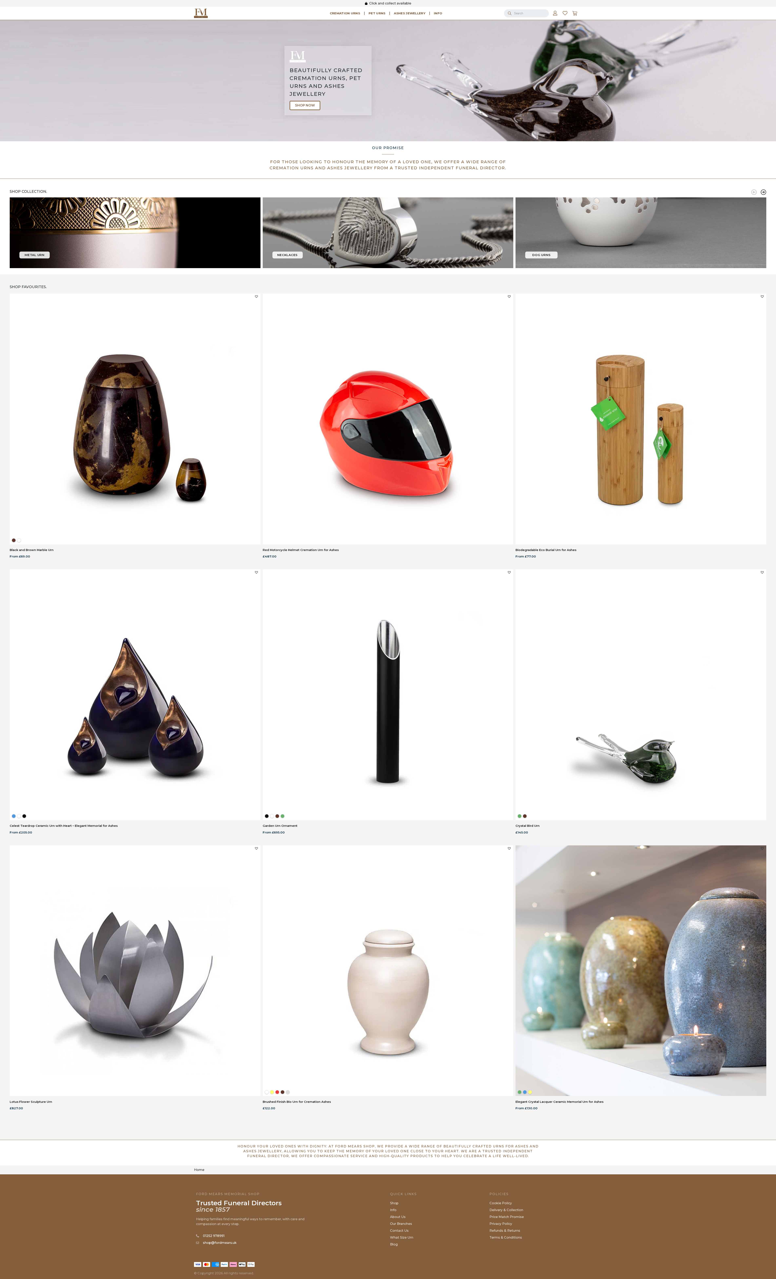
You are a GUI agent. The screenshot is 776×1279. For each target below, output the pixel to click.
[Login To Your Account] (555, 13)
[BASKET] (574, 13)
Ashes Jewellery (409, 13)
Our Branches (401, 1224)
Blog (394, 1244)
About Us (398, 1217)
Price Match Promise (506, 1217)
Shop (394, 1203)
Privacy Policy (500, 1224)
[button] (754, 192)
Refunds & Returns (504, 1231)
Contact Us (399, 1231)
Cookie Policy (500, 1203)
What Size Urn (401, 1237)
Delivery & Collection (506, 1210)
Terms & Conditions (505, 1237)
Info (438, 13)
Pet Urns (377, 13)
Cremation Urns (345, 13)
